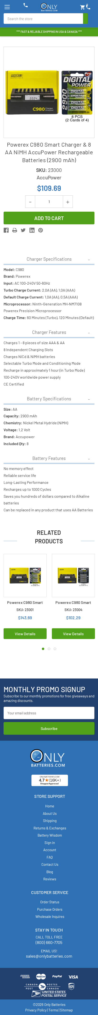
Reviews (49, 879)
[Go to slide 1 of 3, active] (43, 649)
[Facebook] (6, 230)
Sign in (49, 842)
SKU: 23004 (73, 609)
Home (49, 806)
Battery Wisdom (50, 835)
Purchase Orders (49, 909)
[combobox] (43, 18)
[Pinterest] (40, 230)
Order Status (49, 902)
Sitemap (66, 1010)
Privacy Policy (36, 1010)
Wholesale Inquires (49, 916)
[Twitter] (23, 230)
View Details (25, 633)
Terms (53, 1010)
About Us (50, 813)
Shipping (50, 820)
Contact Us (49, 864)
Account (49, 850)
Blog (49, 872)
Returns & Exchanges (50, 828)
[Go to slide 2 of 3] (49, 649)
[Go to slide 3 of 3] (55, 649)
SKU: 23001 (25, 609)
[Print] (14, 230)
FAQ (50, 857)
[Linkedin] (31, 230)
